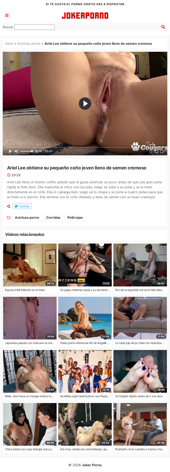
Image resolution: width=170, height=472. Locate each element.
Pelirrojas (75, 217)
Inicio (9, 43)
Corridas (53, 217)
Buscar (8, 27)
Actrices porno (29, 43)
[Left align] (7, 15)
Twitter (24, 206)
